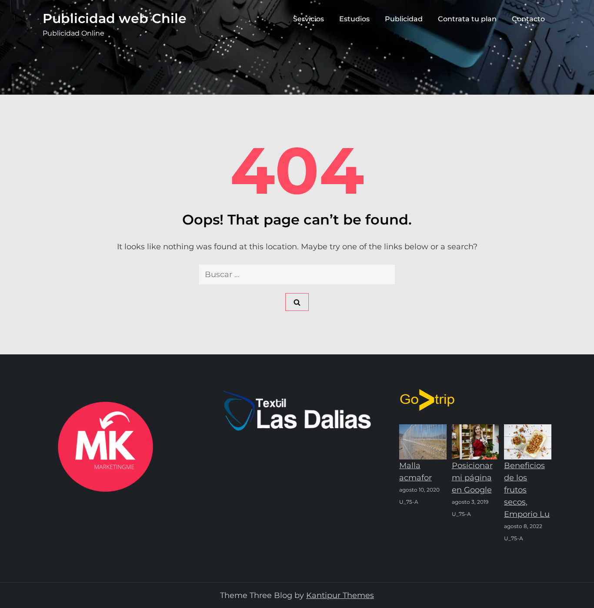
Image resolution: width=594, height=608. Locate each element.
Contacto (528, 19)
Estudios (354, 19)
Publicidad (404, 19)
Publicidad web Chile (115, 18)
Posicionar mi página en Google (472, 478)
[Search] (297, 302)
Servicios (308, 19)
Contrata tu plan (467, 19)
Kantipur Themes (340, 595)
